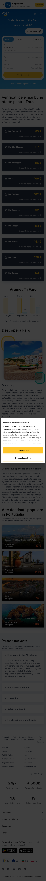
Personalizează (21, 458)
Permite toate (23, 450)
